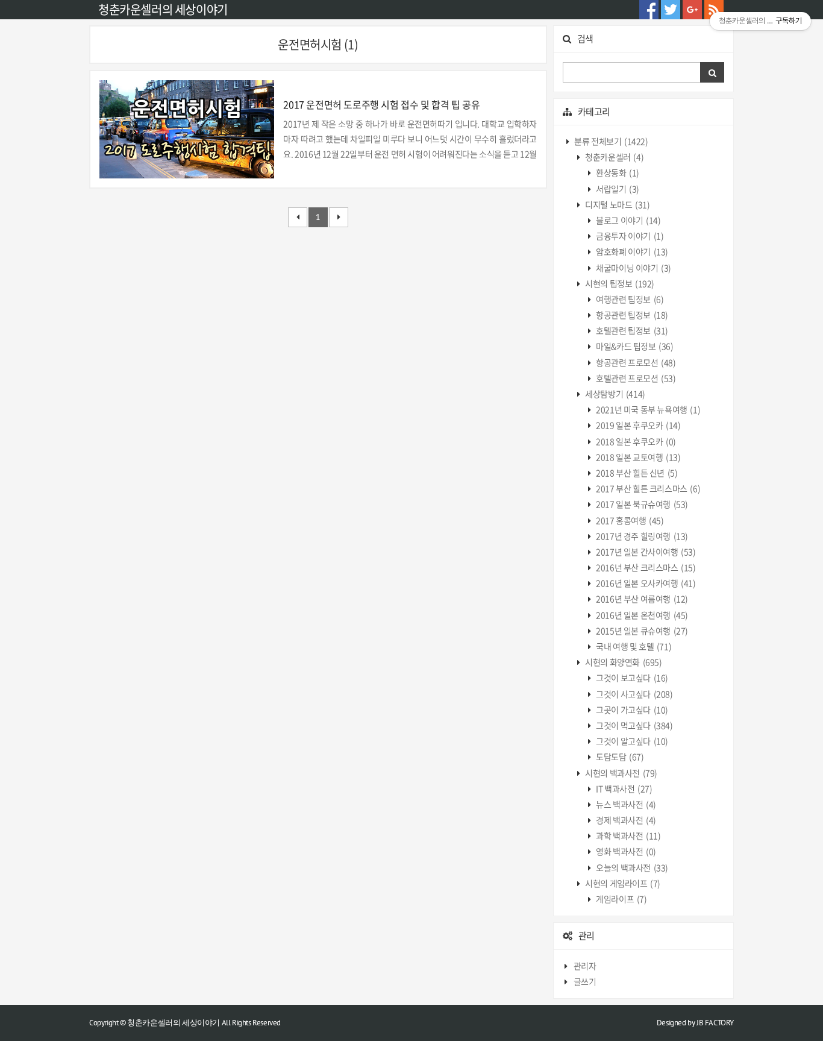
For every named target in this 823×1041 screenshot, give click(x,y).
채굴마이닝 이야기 (633, 268)
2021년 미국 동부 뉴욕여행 (648, 409)
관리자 (585, 966)
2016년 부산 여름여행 (641, 599)
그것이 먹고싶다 (634, 725)
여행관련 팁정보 (629, 299)
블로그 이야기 (628, 220)
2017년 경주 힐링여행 (641, 536)
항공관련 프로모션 (635, 362)
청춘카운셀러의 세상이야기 (163, 9)
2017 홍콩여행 (629, 520)
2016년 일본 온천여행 (641, 615)
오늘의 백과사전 (631, 867)
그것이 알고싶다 (631, 741)
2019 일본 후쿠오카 (638, 425)
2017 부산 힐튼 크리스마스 (648, 488)
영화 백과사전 (625, 851)
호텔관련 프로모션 (635, 378)
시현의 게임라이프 (622, 883)
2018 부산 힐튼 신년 (636, 473)
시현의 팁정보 (619, 283)
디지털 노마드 (617, 204)
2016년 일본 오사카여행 (645, 583)
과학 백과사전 (628, 835)
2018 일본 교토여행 (638, 457)
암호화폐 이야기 (631, 251)
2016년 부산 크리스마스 (645, 567)
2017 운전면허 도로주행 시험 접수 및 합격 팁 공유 (381, 104)
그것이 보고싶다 (631, 677)
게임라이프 (621, 899)
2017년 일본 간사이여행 (645, 552)
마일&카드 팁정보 (634, 346)
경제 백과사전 (625, 820)
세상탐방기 (614, 394)
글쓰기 (585, 981)
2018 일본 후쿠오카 (635, 441)
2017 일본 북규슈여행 (641, 504)
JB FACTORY (715, 1022)
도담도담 (619, 756)
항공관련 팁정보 (631, 315)
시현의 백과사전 (620, 773)
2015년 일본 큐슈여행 (641, 630)
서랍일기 (617, 189)
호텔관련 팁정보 (631, 330)
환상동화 (617, 172)
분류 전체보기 (610, 141)
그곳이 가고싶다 (631, 709)
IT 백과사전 (623, 788)
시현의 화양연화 (623, 662)
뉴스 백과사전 (625, 804)
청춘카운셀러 (614, 157)
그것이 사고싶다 (634, 694)
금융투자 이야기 (629, 236)
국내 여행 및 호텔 (633, 646)
